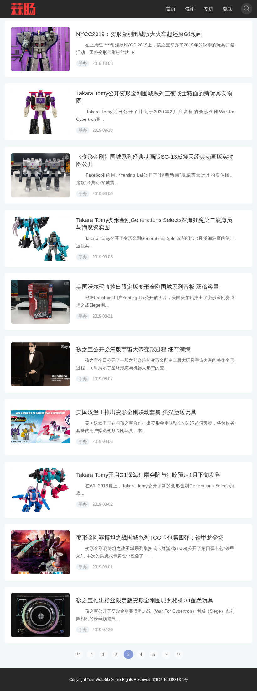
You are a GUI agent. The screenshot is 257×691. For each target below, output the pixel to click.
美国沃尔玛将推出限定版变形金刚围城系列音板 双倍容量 (147, 287)
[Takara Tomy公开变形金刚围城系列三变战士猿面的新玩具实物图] (40, 112)
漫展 (227, 8)
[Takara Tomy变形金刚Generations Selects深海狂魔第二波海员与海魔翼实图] (40, 239)
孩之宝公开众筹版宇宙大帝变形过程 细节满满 (133, 349)
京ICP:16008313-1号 (170, 680)
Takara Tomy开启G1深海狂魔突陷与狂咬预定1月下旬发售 (148, 475)
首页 (171, 8)
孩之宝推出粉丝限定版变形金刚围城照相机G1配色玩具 (144, 600)
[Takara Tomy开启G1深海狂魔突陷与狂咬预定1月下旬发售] (40, 490)
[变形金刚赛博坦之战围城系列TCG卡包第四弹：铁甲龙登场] (40, 552)
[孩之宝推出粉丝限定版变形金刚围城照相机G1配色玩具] (40, 615)
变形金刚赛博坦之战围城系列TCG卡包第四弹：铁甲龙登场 (149, 538)
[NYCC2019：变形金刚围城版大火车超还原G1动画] (40, 49)
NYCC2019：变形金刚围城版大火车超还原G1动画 (139, 34)
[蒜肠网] (23, 9)
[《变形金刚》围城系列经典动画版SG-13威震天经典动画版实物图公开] (40, 175)
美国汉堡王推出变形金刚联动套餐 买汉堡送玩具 (136, 412)
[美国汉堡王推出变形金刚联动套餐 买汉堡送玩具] (40, 427)
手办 (83, 63)
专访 (208, 8)
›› (178, 653)
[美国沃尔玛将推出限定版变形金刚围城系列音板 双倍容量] (40, 302)
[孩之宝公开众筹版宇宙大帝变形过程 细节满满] (40, 364)
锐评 (189, 8)
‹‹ (78, 653)
